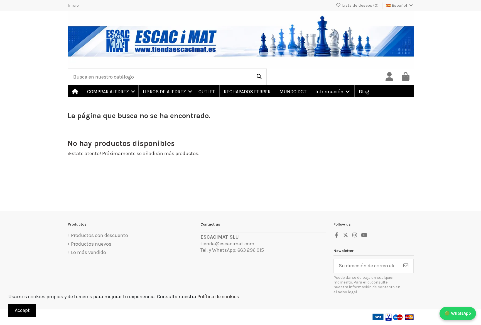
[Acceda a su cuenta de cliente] (389, 77)
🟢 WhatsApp (458, 313)
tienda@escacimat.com (227, 244)
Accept (22, 310)
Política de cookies (218, 297)
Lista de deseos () (360, 5)
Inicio (73, 5)
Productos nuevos (91, 244)
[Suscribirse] (405, 266)
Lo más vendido (88, 252)
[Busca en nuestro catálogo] (259, 77)
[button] (110, 91)
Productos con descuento (99, 235)
